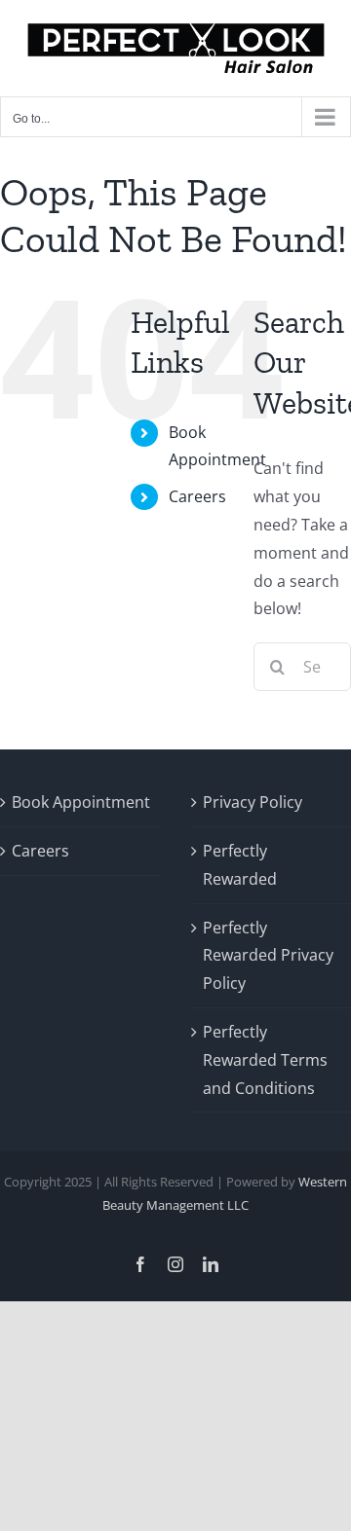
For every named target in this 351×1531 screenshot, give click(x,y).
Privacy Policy (252, 802)
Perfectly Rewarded (240, 865)
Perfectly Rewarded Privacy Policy (268, 956)
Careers (197, 496)
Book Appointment (81, 802)
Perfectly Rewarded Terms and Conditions (265, 1060)
